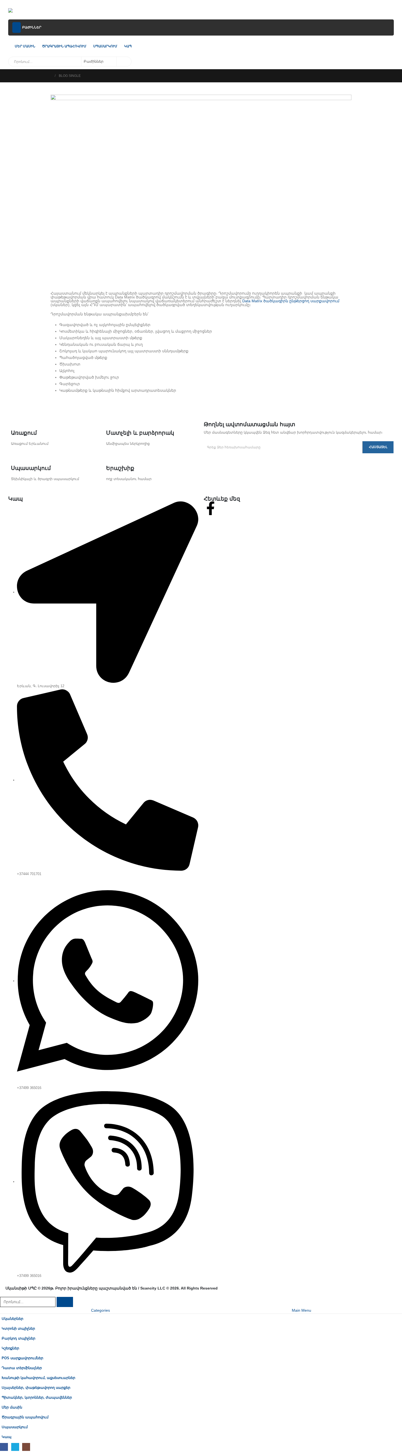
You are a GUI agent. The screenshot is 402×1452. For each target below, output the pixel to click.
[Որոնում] (123, 61)
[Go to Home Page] (49, 75)
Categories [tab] (100, 1310)
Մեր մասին (25, 46)
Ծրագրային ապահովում (64, 46)
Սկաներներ (12, 1319)
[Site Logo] (22, 11)
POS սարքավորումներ (22, 1358)
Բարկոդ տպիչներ (18, 1338)
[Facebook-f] (210, 508)
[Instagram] (26, 1447)
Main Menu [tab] (301, 1310)
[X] (15, 1447)
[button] (3, 1293)
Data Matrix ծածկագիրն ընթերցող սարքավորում (290, 301)
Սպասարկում (105, 46)
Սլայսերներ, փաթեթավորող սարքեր (36, 1388)
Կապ (128, 46)
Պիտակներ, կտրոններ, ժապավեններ (37, 1397)
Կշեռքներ (10, 1348)
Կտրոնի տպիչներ (18, 1329)
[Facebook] (4, 1447)
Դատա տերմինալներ (22, 1368)
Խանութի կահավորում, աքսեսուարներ (38, 1378)
